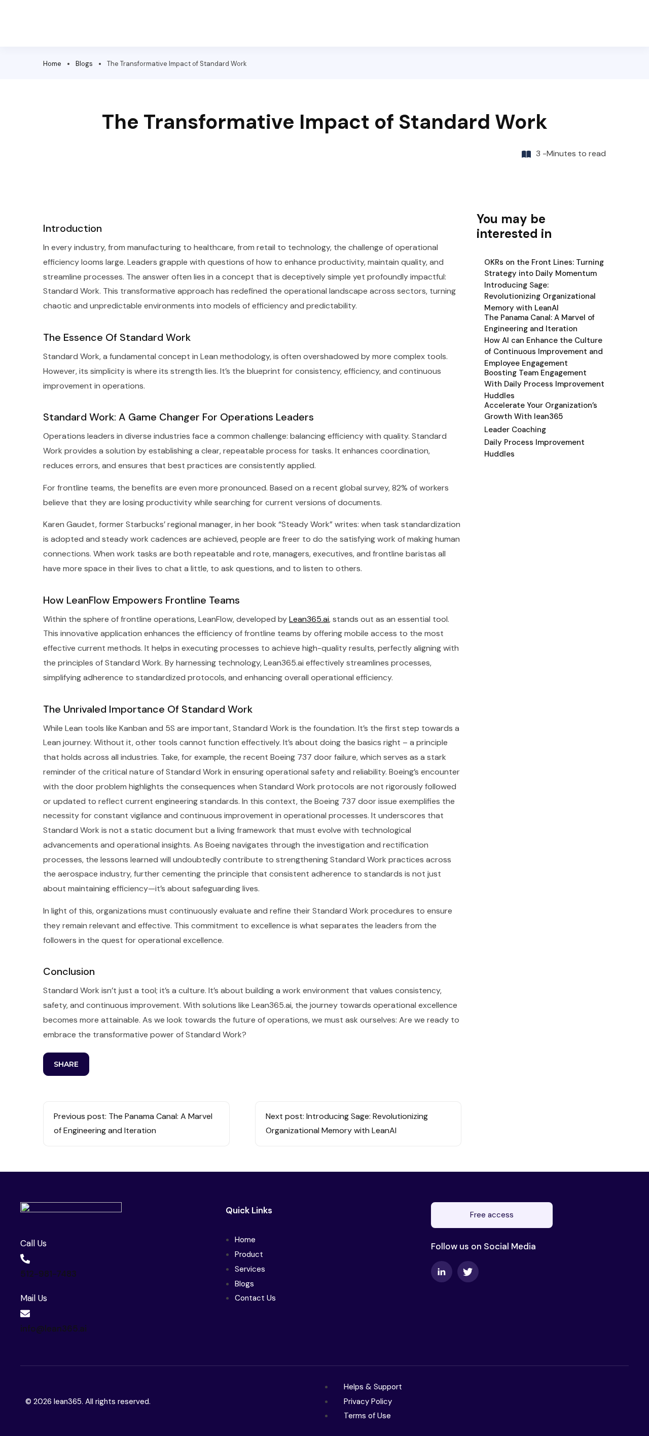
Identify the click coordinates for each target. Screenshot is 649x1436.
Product (249, 1254)
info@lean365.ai (53, 1328)
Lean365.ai (309, 619)
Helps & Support (373, 1387)
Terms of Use (367, 1416)
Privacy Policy (368, 1401)
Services (250, 1269)
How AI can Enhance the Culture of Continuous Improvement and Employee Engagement (543, 351)
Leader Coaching (515, 430)
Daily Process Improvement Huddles (534, 448)
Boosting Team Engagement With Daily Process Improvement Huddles (544, 384)
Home (52, 63)
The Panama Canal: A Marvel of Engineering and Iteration (539, 323)
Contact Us (255, 1298)
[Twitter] (468, 1271)
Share (66, 1064)
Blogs (84, 63)
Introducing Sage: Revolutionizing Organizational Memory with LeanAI (540, 296)
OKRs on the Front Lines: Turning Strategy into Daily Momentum (544, 268)
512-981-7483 (48, 1273)
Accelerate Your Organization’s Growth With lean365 (540, 411)
